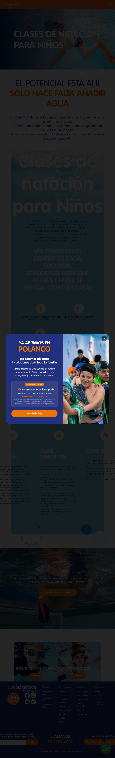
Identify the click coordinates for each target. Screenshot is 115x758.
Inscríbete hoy (34, 413)
